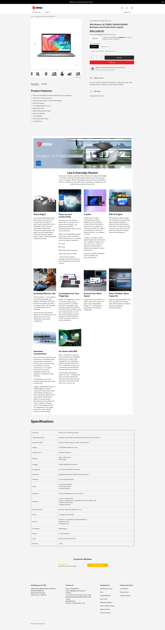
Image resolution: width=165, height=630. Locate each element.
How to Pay (103, 599)
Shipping (99, 34)
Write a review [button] (98, 565)
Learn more (91, 244)
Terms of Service (105, 613)
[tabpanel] (56, 104)
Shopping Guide (105, 595)
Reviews (44, 84)
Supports (127, 12)
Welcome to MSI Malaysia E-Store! (81, 2)
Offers (47, 12)
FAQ (101, 592)
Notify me (112, 62)
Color (95, 44)
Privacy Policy (124, 592)
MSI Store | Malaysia (40, 623)
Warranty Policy (105, 609)
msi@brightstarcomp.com (77, 591)
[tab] (44, 84)
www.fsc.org (71, 383)
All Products (36, 12)
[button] (132, 8)
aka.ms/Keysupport (90, 257)
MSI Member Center (106, 589)
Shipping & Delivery (106, 602)
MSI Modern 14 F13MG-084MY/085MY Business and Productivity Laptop (45, 16)
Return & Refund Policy (107, 606)
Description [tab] (35, 84)
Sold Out (119, 57)
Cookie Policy (124, 589)
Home (32, 16)
